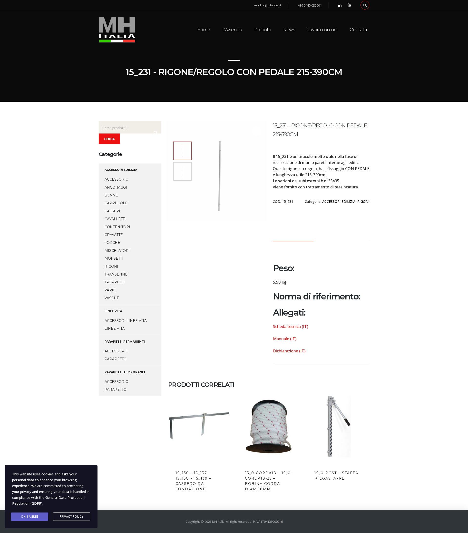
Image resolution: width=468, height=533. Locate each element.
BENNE (111, 195)
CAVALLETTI (115, 219)
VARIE (110, 290)
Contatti (358, 29)
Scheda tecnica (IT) (290, 326)
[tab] (293, 235)
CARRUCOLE (116, 203)
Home (203, 29)
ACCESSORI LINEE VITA (126, 320)
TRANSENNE (116, 274)
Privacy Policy (72, 516)
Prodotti (262, 29)
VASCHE (112, 298)
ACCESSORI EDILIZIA (338, 201)
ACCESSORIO (116, 179)
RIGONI (363, 201)
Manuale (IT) (284, 338)
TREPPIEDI (115, 282)
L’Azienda (232, 29)
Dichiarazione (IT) (289, 351)
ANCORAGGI (116, 187)
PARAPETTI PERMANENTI (125, 341)
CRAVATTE (114, 235)
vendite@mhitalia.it (267, 5)
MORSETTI (114, 258)
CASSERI (112, 211)
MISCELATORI (117, 250)
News (289, 29)
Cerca (109, 139)
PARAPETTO (116, 359)
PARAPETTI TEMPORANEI (125, 372)
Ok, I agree (29, 516)
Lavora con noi (322, 29)
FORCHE (112, 242)
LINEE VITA (113, 311)
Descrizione (293, 235)
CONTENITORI (117, 227)
